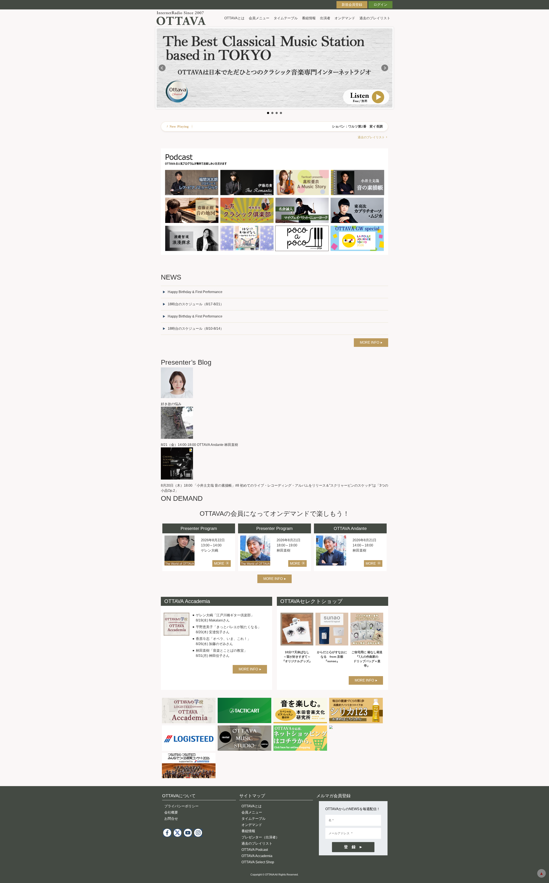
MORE (219, 563)
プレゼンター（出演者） (260, 837)
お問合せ (171, 818)
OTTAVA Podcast (254, 849)
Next (384, 68)
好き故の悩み (171, 404)
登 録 (350, 847)
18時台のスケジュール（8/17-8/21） (196, 304)
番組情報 (309, 18)
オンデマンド (345, 18)
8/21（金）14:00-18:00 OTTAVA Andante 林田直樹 (199, 445)
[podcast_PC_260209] (274, 151)
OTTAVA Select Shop (257, 862)
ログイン (380, 4)
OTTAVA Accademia (256, 856)
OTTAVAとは (234, 18)
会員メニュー (259, 18)
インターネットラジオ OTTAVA (183, 18)
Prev (162, 68)
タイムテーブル (286, 18)
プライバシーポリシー (181, 806)
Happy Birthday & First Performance (195, 292)
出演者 (325, 18)
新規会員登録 (352, 4)
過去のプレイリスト (374, 18)
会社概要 (171, 812)
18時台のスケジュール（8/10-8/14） (196, 328)
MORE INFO (369, 342)
